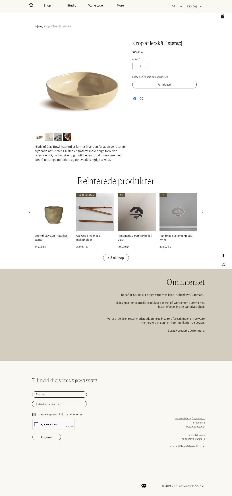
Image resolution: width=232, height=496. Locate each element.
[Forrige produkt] (29, 211)
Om (185, 331)
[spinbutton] (140, 66)
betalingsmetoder (195, 426)
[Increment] (146, 66)
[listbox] (195, 6)
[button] (223, 16)
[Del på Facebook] (134, 98)
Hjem (38, 26)
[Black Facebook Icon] (223, 256)
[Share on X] (141, 98)
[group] (116, 221)
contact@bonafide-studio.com (187, 446)
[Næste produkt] (202, 211)
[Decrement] (135, 66)
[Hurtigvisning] (54, 212)
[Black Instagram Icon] (223, 264)
